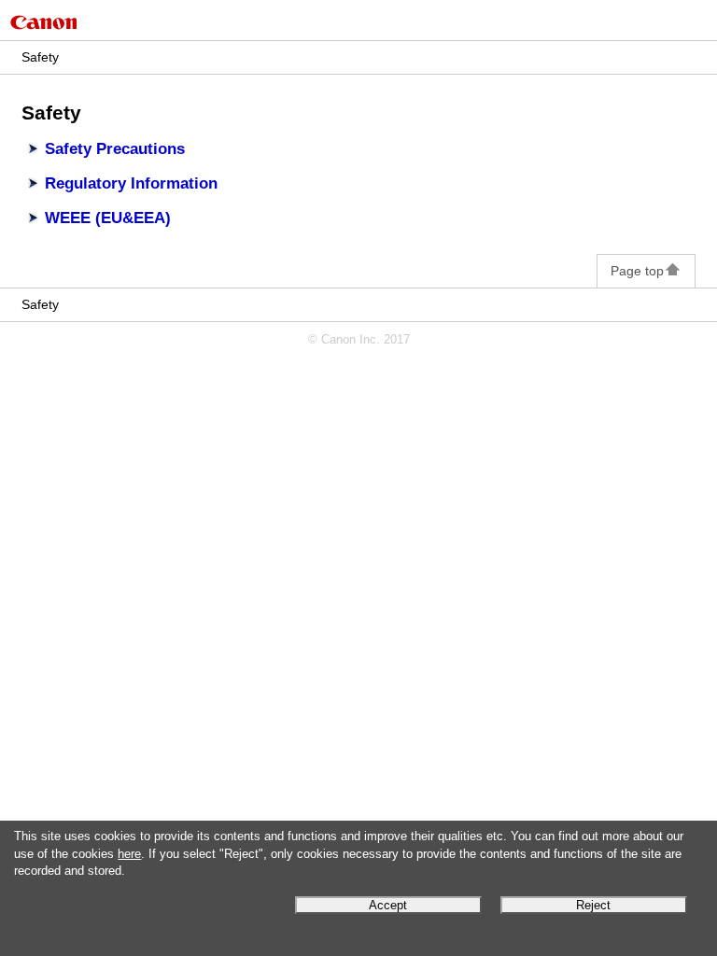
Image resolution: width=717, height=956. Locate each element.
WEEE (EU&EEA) (108, 218)
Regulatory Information (131, 183)
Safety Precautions (115, 149)
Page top (637, 270)
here (129, 854)
